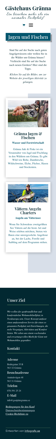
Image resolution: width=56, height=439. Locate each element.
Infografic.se (32, 431)
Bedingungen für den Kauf (20, 406)
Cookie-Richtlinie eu (17, 414)
